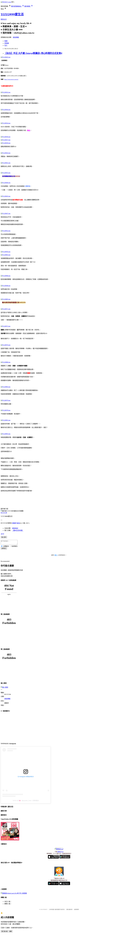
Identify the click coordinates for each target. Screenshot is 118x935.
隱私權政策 (69, 909)
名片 (5, 45)
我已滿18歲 (4, 931)
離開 (10, 931)
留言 (18, 523)
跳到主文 (4, 19)
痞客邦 (14, 523)
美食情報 (16, 37)
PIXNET (45, 909)
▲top (2, 533)
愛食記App (60, 851)
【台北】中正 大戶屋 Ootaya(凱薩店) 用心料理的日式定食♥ (33, 53)
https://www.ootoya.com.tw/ (11, 79)
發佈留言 (3, 548)
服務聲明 (76, 909)
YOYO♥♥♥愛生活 (12, 14)
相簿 (5, 41)
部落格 (6, 43)
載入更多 (3, 537)
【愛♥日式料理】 (17, 530)
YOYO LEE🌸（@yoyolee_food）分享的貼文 (26, 800)
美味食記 (15, 528)
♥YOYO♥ (4, 512)
